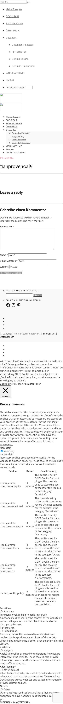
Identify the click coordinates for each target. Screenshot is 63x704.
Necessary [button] (5, 448)
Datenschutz (7, 336)
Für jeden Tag (19, 52)
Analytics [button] (5, 647)
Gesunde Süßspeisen (23, 66)
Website (4, 266)
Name (4, 255)
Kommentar (7, 226)
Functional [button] (6, 608)
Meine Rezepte (14, 9)
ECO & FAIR (12, 16)
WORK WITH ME (15, 73)
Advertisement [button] (8, 666)
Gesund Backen (20, 59)
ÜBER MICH (12, 30)
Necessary (9, 451)
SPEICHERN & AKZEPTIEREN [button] (15, 702)
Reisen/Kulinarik (14, 23)
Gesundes (11, 37)
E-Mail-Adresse (8, 261)
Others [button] (4, 686)
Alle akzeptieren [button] (32, 383)
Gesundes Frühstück (22, 45)
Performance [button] (7, 627)
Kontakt (10, 80)
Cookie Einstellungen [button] (11, 383)
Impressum (49, 333)
